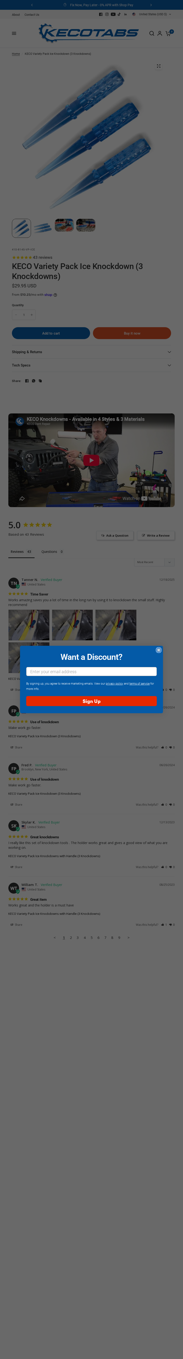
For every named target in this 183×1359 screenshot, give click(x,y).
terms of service (139, 683)
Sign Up (92, 700)
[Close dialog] (158, 650)
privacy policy (114, 683)
